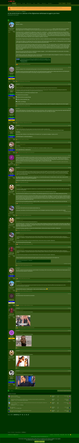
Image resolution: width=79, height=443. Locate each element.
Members (50, 3)
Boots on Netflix (14, 396)
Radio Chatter (19, 408)
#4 (70, 108)
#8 (70, 167)
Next (12, 20)
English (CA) (16, 434)
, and (23, 105)
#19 (70, 350)
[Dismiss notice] (70, 7)
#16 (70, 293)
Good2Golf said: (19, 86)
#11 (70, 218)
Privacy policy (62, 434)
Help (66, 434)
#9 (70, 185)
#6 (70, 142)
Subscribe (19, 3)
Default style (11, 434)
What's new (29, 3)
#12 (70, 232)
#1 (70, 22)
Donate (23, 3)
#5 (70, 125)
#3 (70, 84)
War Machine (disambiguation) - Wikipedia (24, 260)
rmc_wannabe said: (20, 234)
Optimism (13, 407)
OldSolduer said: (19, 220)
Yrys (11, 397)
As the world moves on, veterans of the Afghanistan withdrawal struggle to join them (36, 58)
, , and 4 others (24, 215)
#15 (70, 281)
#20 (70, 370)
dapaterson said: (19, 310)
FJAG (68, 403)
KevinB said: (18, 187)
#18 (70, 330)
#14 (70, 268)
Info (34, 3)
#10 (70, 206)
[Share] (68, 22)
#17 (70, 308)
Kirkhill (12, 408)
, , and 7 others (26, 305)
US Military (18, 397)
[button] (31, 3)
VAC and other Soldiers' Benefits (23, 400)
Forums (13, 3)
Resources (44, 3)
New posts (9, 5)
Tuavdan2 (12, 400)
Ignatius (67, 400)
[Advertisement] (20, 17)
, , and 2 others (25, 203)
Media (38, 3)
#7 (70, 155)
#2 (70, 67)
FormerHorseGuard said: (21, 169)
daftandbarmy (12, 28)
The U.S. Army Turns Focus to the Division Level (21, 410)
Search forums (14, 5)
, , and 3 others (23, 81)
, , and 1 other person (24, 64)
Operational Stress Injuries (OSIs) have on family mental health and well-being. (28, 399)
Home (10, 3)
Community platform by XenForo (39, 436)
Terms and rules (56, 434)
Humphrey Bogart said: (20, 144)
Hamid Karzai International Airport (46, 28)
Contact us (51, 434)
